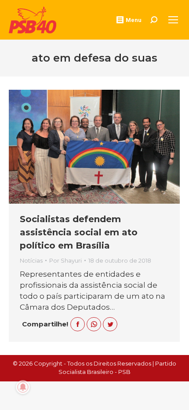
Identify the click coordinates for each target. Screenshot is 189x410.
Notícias (31, 260)
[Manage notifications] (23, 387)
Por (65, 260)
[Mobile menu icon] (173, 20)
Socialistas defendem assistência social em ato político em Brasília (79, 232)
